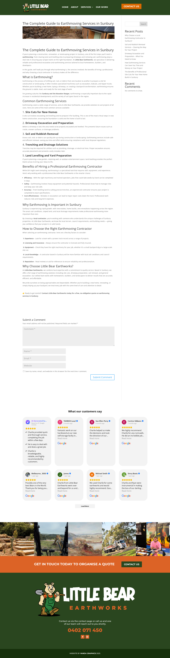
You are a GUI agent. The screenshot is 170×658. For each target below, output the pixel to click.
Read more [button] (62, 438)
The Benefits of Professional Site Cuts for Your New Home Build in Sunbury (136, 74)
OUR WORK (102, 7)
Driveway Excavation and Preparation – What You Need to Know (134, 56)
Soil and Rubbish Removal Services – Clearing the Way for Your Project (135, 47)
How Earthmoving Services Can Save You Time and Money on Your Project (135, 65)
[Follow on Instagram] (87, 637)
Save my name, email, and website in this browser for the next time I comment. (56, 371)
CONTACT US (131, 6)
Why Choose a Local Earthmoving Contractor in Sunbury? (135, 38)
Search (143, 24)
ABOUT (74, 7)
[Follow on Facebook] (83, 637)
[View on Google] (60, 422)
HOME (65, 7)
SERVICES (86, 7)
